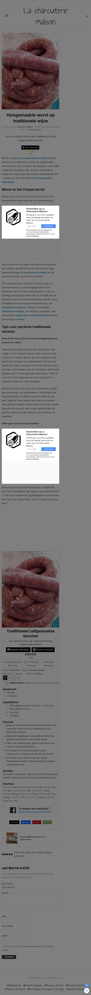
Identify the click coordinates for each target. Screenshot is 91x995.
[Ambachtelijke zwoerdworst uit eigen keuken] (12, 838)
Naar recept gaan (31, 147)
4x (18, 677)
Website (5, 936)
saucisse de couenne (35, 272)
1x (5, 677)
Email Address (7, 926)
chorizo (31, 307)
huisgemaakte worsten (35, 158)
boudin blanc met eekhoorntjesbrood (35, 315)
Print (48, 822)
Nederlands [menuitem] (15, 985)
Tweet (15, 822)
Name (4, 916)
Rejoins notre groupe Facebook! (34, 812)
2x (9, 677)
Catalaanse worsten (12, 307)
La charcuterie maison (45, 16)
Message (5, 893)
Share (27, 822)
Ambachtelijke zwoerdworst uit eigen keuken (33, 838)
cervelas (19, 319)
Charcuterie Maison (25, 127)
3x (14, 677)
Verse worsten (35, 130)
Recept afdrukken (19, 649)
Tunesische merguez (13, 311)
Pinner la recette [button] (44, 649)
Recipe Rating (7, 884)
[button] (6, 15)
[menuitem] (14, 985)
